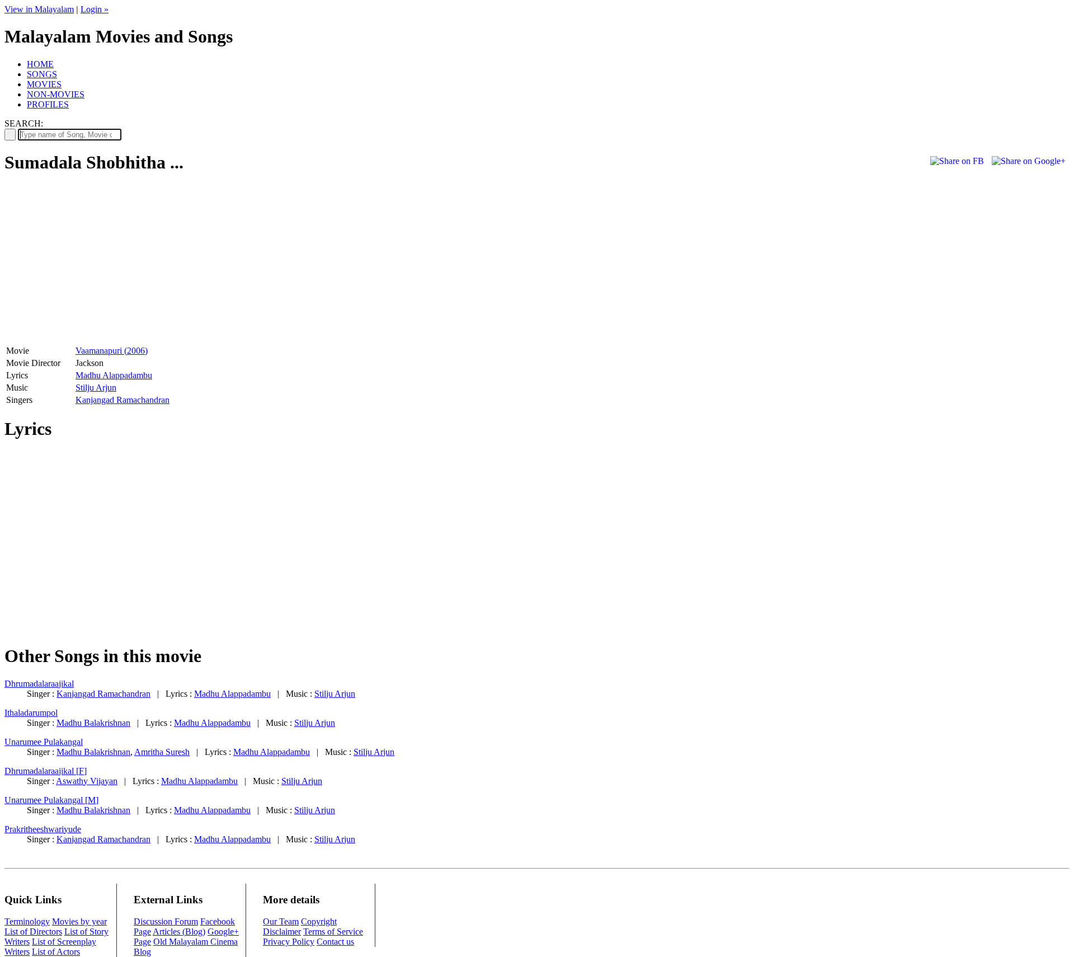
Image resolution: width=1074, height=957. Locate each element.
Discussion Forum (166, 921)
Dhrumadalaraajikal (39, 683)
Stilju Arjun (96, 387)
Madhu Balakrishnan (93, 723)
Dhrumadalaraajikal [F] (45, 771)
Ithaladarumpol (31, 712)
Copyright (319, 921)
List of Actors (56, 951)
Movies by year (79, 921)
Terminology (27, 921)
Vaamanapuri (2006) (112, 350)
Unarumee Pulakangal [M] (51, 800)
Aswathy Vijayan (86, 781)
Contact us (335, 941)
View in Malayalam (39, 9)
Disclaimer (282, 931)
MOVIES (44, 84)
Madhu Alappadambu (114, 375)
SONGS (42, 74)
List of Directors (33, 931)
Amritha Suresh (162, 752)
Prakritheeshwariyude (42, 829)
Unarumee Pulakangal (43, 742)
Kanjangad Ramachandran (122, 400)
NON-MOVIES (55, 94)
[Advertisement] (98, 263)
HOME (40, 64)
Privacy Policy (288, 941)
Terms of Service (333, 931)
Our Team (281, 921)
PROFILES (48, 104)
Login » (95, 9)
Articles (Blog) (179, 931)
